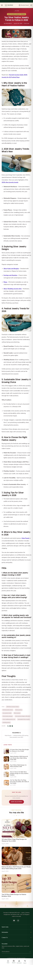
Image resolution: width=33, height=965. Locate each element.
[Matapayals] (9, 5)
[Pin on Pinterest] (12, 726)
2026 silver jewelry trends (10, 182)
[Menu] (2, 5)
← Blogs (16, 10)
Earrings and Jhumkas (10, 275)
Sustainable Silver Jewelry (24, 719)
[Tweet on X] (8, 726)
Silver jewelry (17, 713)
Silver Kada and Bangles (11, 269)
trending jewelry (6, 722)
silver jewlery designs (8, 716)
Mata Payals (25, 538)
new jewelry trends (7, 713)
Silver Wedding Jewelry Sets (13, 289)
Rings (5, 282)
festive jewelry (18, 710)
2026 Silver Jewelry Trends (13, 706)
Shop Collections (16, 801)
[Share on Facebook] (10, 726)
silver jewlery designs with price (22, 716)
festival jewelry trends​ (8, 710)
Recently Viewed (25, 5)
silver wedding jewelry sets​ (9, 719)
